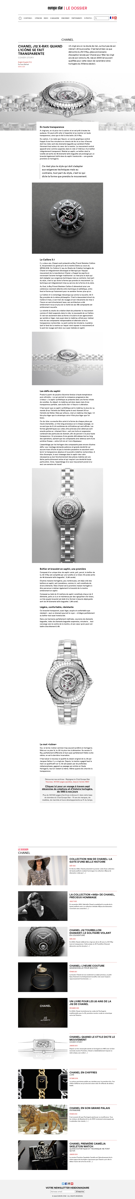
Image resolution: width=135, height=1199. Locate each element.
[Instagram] (69, 1183)
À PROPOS (88, 18)
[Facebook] (66, 1183)
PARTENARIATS (77, 18)
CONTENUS (28, 18)
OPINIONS (38, 18)
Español (26, 62)
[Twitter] (63, 1183)
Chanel (67, 40)
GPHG (42, 268)
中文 (30, 62)
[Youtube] (72, 1183)
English (20, 62)
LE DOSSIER (23, 849)
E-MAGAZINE (54, 18)
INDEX (46, 18)
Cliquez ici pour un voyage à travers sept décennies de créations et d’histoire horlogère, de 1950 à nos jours (67, 789)
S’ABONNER (65, 18)
